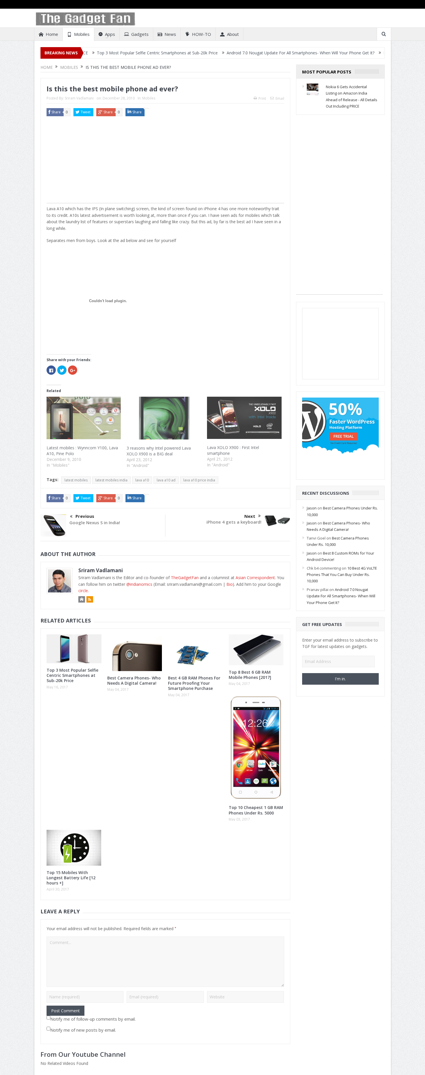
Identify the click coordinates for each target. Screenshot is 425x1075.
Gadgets (140, 34)
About (233, 34)
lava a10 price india (199, 480)
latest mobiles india (111, 480)
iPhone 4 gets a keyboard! (233, 522)
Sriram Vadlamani (79, 98)
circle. (83, 590)
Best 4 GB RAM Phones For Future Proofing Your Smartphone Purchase (194, 683)
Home (52, 34)
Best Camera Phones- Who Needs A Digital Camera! (134, 680)
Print (262, 98)
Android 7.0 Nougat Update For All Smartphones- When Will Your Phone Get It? (261, 53)
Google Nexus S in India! (94, 522)
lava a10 (142, 480)
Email (280, 98)
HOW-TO (201, 34)
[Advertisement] (165, 162)
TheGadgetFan (185, 577)
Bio (229, 584)
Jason (312, 508)
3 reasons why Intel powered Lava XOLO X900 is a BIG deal (159, 451)
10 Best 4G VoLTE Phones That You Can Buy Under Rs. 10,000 (342, 575)
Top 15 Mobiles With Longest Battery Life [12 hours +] (71, 878)
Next (249, 516)
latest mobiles (76, 480)
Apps (110, 34)
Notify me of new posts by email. (83, 1030)
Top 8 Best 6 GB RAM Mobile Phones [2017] (250, 674)
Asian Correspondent (255, 577)
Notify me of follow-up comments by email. (93, 1019)
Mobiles (82, 34)
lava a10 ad (166, 480)
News (170, 34)
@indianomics (139, 584)
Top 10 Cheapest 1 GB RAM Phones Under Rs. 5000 (256, 810)
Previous (84, 516)
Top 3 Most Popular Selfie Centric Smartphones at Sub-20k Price (117, 53)
